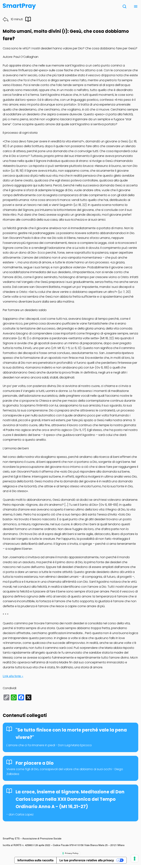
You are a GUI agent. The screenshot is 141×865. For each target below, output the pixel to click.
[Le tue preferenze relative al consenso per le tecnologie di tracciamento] (134, 858)
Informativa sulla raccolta (35, 860)
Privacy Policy (71, 853)
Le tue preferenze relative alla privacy (86, 860)
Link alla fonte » (13, 676)
